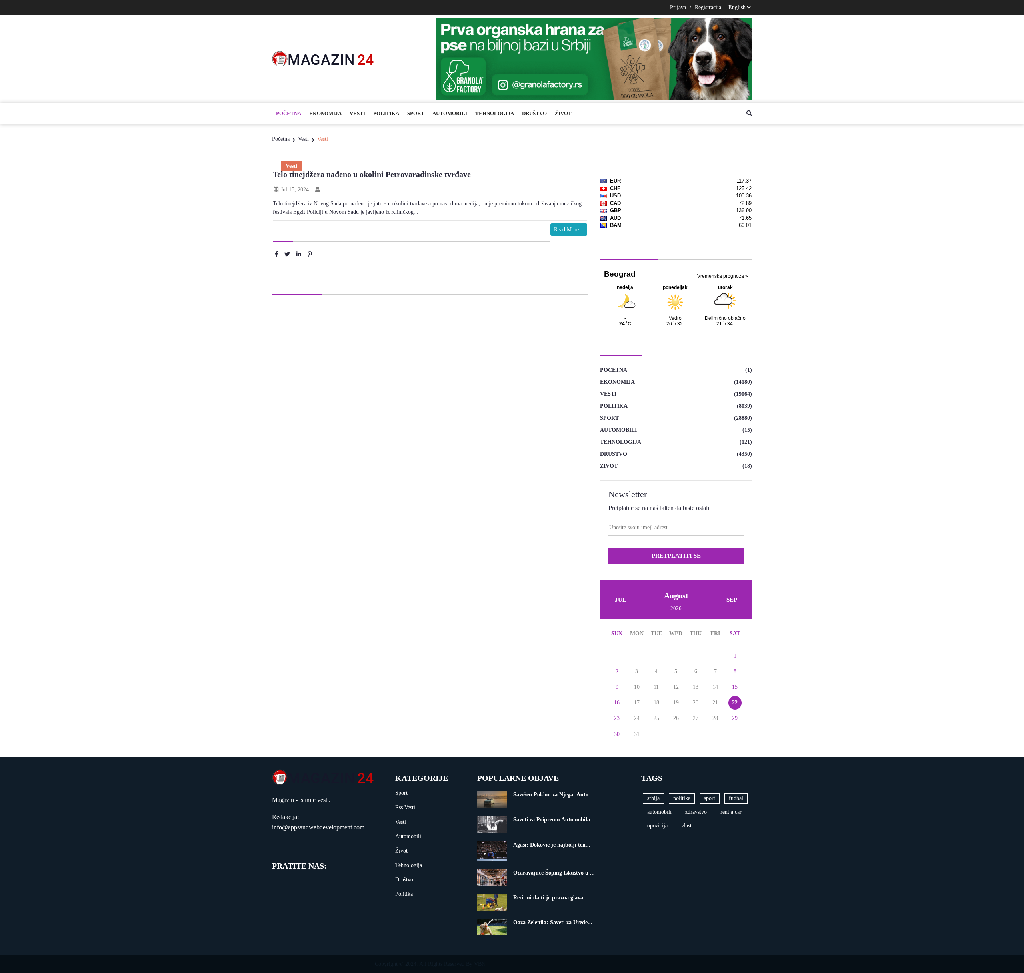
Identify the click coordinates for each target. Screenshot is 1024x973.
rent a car (731, 812)
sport (709, 798)
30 (617, 734)
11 (656, 687)
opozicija (657, 826)
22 (735, 703)
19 (676, 703)
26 (676, 718)
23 (617, 718)
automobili (659, 812)
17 (637, 703)
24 (637, 718)
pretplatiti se (676, 555)
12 (676, 687)
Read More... (569, 230)
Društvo (534, 113)
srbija (653, 798)
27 (695, 718)
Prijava (678, 7)
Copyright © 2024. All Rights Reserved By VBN (430, 964)
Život (563, 113)
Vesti (357, 113)
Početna (288, 113)
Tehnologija (494, 113)
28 (715, 718)
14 (715, 687)
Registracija (708, 7)
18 (656, 703)
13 (695, 687)
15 (735, 687)
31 (637, 734)
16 (617, 703)
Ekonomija (325, 113)
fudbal (736, 798)
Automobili (449, 113)
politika (681, 798)
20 (695, 703)
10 (637, 687)
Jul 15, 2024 (294, 190)
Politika (386, 113)
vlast (686, 826)
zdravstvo (696, 812)
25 (656, 718)
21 (715, 703)
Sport (415, 113)
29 (735, 718)
